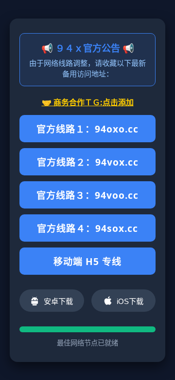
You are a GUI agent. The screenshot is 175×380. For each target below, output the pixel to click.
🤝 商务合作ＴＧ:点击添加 (88, 102)
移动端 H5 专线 (87, 261)
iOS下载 (130, 301)
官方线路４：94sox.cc (87, 228)
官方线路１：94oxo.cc (87, 128)
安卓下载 (58, 301)
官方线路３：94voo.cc (87, 195)
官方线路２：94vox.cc (88, 162)
